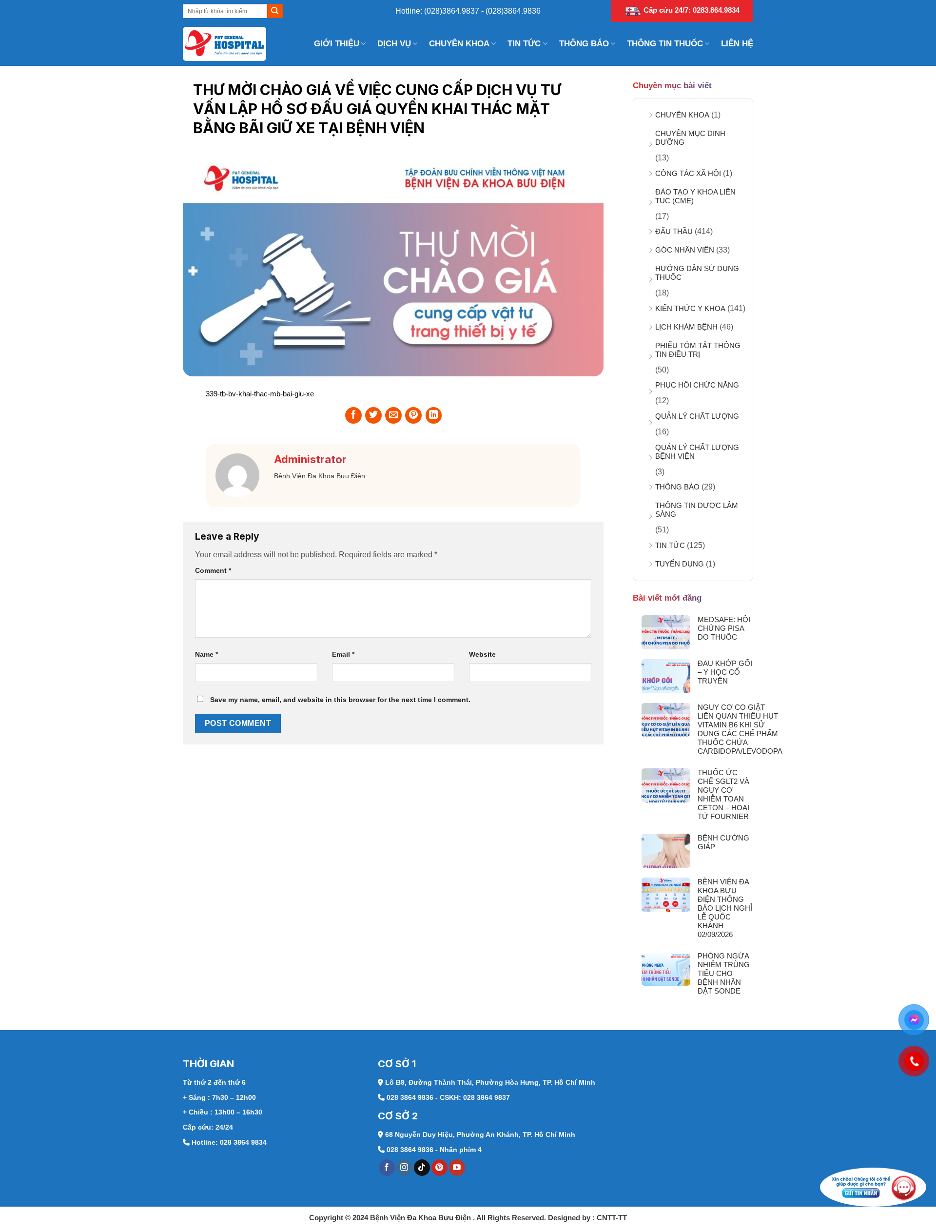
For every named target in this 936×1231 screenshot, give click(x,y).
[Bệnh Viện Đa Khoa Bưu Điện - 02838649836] (231, 44)
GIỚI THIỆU (336, 43)
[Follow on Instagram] (404, 1167)
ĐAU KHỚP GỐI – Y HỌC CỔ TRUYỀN (725, 672)
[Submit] (274, 11)
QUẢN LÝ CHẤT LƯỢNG (697, 416)
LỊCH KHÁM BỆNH (686, 327)
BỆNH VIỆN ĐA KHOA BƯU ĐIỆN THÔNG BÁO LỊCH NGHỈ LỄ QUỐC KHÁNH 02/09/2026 (725, 908)
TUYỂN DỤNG (679, 564)
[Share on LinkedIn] (434, 415)
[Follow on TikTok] (422, 1167)
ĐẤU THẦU (674, 231)
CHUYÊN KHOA (459, 43)
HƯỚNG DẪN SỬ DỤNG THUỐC (697, 272)
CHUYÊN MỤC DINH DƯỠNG (690, 137)
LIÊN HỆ (737, 43)
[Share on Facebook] (353, 415)
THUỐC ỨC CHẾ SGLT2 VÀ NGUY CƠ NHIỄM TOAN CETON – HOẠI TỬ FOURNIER (723, 794)
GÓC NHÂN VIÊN (684, 250)
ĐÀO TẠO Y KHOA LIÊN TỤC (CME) (695, 196)
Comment (213, 570)
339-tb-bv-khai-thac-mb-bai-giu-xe (260, 394)
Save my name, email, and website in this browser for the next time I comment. (340, 699)
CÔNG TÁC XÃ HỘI (688, 173)
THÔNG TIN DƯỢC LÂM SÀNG (696, 509)
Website (482, 654)
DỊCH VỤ (394, 43)
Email (343, 654)
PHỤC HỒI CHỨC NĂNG (697, 385)
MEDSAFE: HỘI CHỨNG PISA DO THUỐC (724, 628)
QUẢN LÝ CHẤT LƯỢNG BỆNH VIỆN (697, 451)
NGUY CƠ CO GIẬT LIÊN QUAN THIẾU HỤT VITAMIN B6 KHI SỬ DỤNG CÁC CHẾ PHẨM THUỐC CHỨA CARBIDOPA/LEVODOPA (740, 729)
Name (206, 654)
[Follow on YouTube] (457, 1167)
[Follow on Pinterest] (439, 1167)
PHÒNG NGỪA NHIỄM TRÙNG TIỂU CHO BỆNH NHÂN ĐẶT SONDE (724, 973)
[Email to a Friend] (393, 415)
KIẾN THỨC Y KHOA (690, 308)
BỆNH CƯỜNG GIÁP (723, 842)
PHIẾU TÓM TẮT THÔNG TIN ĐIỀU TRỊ (698, 349)
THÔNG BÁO (584, 43)
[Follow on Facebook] (387, 1167)
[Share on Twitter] (373, 415)
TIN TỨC (524, 43)
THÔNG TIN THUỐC (665, 43)
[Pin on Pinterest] (413, 415)
